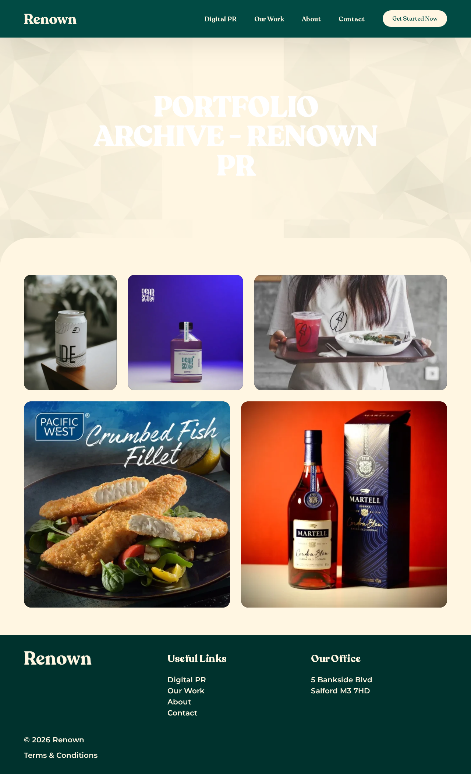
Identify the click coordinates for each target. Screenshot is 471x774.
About (179, 701)
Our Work (186, 690)
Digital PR (186, 679)
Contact (182, 712)
